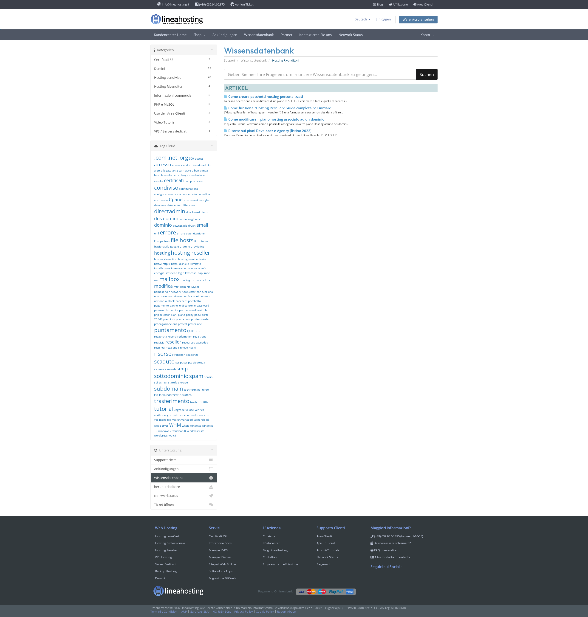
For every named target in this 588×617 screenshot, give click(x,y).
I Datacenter (271, 543)
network (176, 292)
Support (229, 60)
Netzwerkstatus (166, 495)
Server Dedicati (165, 564)
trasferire (196, 402)
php (206, 310)
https (174, 264)
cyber (207, 200)
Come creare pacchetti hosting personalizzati (265, 96)
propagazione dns (165, 324)
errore (168, 232)
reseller (173, 342)
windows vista (195, 431)
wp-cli (172, 435)
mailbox (169, 279)
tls (179, 395)
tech (186, 390)
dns (158, 218)
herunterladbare (167, 487)
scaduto (164, 361)
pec (181, 310)
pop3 (197, 315)
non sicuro (175, 296)
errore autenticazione (191, 233)
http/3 (166, 264)
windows (195, 426)
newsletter (188, 292)
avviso (189, 170)
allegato (166, 170)
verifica (199, 410)
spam (196, 376)
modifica (163, 286)
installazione (162, 268)
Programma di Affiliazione (280, 564)
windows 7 (165, 431)
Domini (160, 578)
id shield (183, 264)
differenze (188, 205)
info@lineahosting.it (175, 4)
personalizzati (194, 310)
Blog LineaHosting (275, 550)
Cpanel (176, 199)
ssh (161, 382)
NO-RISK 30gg (221, 612)
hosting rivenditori (165, 259)
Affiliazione (400, 4)
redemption (184, 336)
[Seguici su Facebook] (374, 578)
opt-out (205, 296)
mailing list (188, 280)
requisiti (159, 342)
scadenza (192, 355)
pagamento (161, 305)
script (179, 362)
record (172, 336)
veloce (190, 410)
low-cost (190, 273)
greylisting (197, 246)
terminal (195, 390)
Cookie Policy (265, 612)
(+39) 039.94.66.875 (211, 4)
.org (183, 157)
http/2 (158, 264)
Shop (198, 34)
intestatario (178, 268)
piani (174, 315)
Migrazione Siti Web (222, 578)
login (181, 273)
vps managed (162, 420)
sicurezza (199, 362)
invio (190, 268)
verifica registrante (166, 415)
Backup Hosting (166, 571)
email (202, 225)
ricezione (171, 347)
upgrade (179, 410)
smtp (182, 369)
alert (157, 170)
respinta (159, 347)
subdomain (168, 388)
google (174, 246)
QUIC (190, 331)
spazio (208, 377)
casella (158, 181)
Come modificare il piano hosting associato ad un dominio (275, 119)
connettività (189, 194)
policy (189, 315)
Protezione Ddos (220, 543)
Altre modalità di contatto (392, 557)
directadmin (169, 211)
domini (170, 218)
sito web (170, 369)
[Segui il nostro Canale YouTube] (392, 578)
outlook (170, 301)
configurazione (188, 189)
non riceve (160, 296)
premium (169, 319)
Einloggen (383, 19)
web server (161, 426)
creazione (196, 200)
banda (204, 170)
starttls (172, 382)
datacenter (174, 205)
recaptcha (160, 336)
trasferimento (171, 401)
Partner (286, 34)
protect (182, 324)
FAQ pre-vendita (384, 550)
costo (164, 200)
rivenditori (178, 355)
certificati (174, 180)
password (203, 305)
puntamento (170, 330)
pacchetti (181, 301)
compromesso (194, 181)
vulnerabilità (201, 420)
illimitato (195, 264)
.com (160, 157)
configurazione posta (167, 194)
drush (191, 226)
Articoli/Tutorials (328, 550)
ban (196, 170)
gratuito (185, 246)
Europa (158, 241)
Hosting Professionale (170, 543)
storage (183, 382)
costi (157, 200)
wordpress (161, 435)
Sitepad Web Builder (222, 564)
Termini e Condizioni (164, 612)
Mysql (195, 287)
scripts (188, 362)
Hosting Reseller (166, 550)
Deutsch (361, 19)
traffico (187, 395)
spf (156, 382)
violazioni (197, 415)
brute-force (168, 175)
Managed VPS (218, 550)
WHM (175, 425)
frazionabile (161, 246)
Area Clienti (424, 4)
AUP (184, 612)
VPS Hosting (163, 557)
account (177, 165)
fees (167, 241)
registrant (199, 336)
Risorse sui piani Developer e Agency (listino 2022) (269, 130)
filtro (197, 241)
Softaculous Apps (220, 571)
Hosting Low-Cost (167, 536)
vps (206, 415)
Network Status (351, 34)
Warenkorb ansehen (418, 19)
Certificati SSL (218, 536)
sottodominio (171, 376)
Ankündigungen (224, 34)
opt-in (196, 296)
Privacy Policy (243, 612)
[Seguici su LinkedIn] (401, 578)
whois (185, 426)
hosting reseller (190, 252)
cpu (186, 200)
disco (204, 212)
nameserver (162, 292)
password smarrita (166, 310)
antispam (178, 170)
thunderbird (170, 395)
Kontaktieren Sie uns (315, 34)
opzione (159, 301)
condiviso (166, 187)
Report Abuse (286, 612)
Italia (197, 268)
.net (172, 157)
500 (191, 159)
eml (156, 233)
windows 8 (179, 431)
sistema (159, 369)
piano (181, 315)
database (160, 205)
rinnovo (183, 347)
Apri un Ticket (244, 4)
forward (206, 241)
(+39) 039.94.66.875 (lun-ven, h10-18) (398, 536)
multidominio (182, 287)
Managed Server (220, 557)
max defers (202, 280)
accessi (199, 159)
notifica (187, 296)
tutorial (163, 408)
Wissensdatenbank (259, 34)
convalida (204, 194)
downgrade (180, 226)
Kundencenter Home (170, 34)
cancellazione (196, 175)
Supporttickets (165, 460)
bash (157, 175)
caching (182, 175)
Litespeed (171, 273)
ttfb (205, 402)
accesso (162, 164)
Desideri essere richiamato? (392, 543)
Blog (379, 4)
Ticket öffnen (164, 504)
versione (184, 415)
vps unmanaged (182, 420)
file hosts (182, 240)
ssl (165, 382)
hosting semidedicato (192, 259)
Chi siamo (269, 536)
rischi (192, 347)
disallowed (193, 212)
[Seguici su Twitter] (383, 578)
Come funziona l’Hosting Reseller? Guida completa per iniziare (279, 108)
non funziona (204, 292)
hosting (162, 253)
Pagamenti (324, 564)
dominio (163, 225)
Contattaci (270, 557)
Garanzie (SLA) (199, 612)
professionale (200, 319)
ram (197, 331)
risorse (162, 353)
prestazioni (183, 319)
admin (206, 165)
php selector (162, 315)
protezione (195, 324)
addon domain (192, 165)
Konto (426, 34)
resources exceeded (195, 342)
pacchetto (194, 301)
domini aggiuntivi (190, 219)
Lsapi (200, 273)
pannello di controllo (183, 305)
